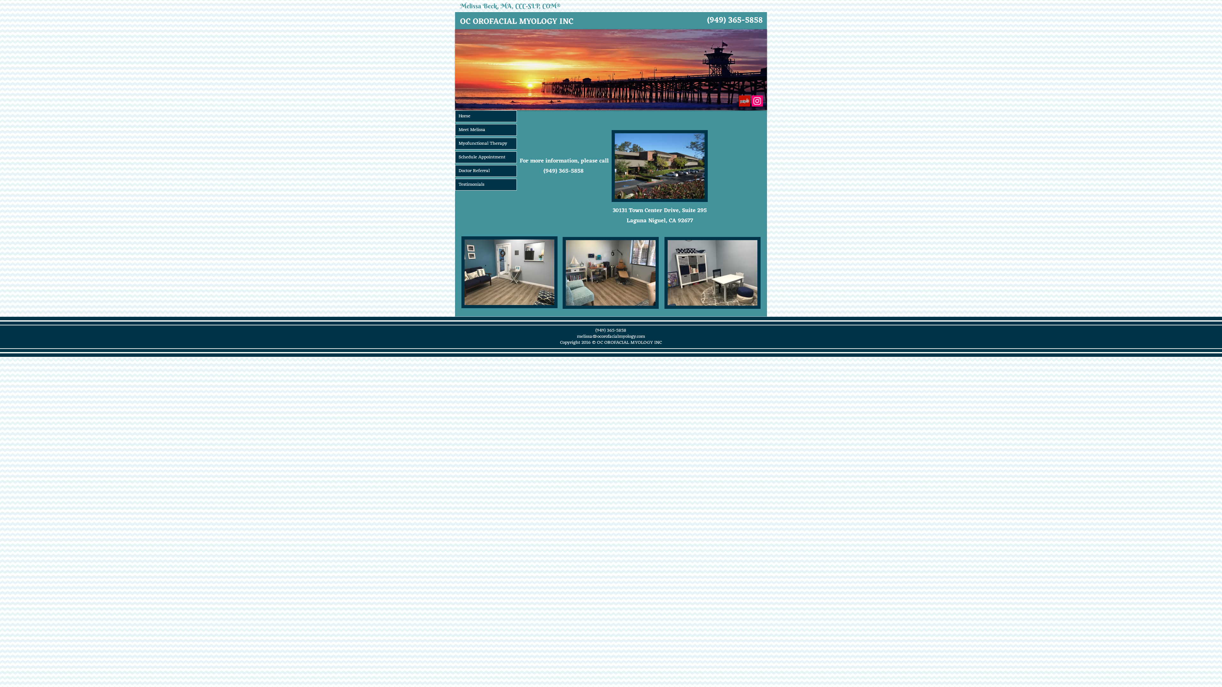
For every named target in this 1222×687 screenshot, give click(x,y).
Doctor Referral (474, 171)
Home (464, 116)
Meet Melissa (472, 130)
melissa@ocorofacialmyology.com (611, 336)
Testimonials (471, 184)
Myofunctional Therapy (483, 143)
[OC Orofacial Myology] (744, 101)
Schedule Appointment (482, 157)
